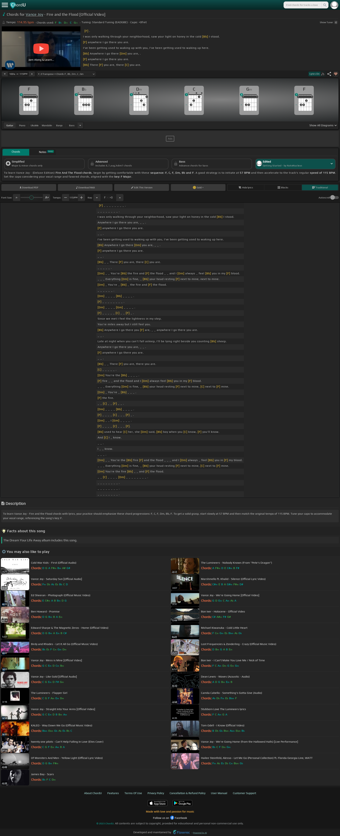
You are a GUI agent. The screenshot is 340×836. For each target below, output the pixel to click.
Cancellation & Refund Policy (187, 793)
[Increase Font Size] (46, 197)
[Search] (324, 4)
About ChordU (93, 793)
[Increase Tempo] (32, 73)
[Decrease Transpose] (96, 197)
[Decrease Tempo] (5, 73)
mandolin (47, 125)
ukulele (34, 125)
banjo (59, 125)
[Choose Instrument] (80, 125)
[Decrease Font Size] (16, 197)
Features (113, 793)
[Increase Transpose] (119, 197)
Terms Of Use (133, 793)
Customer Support (244, 793)
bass (72, 125)
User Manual (219, 793)
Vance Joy (34, 14)
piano (22, 125)
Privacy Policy (156, 793)
